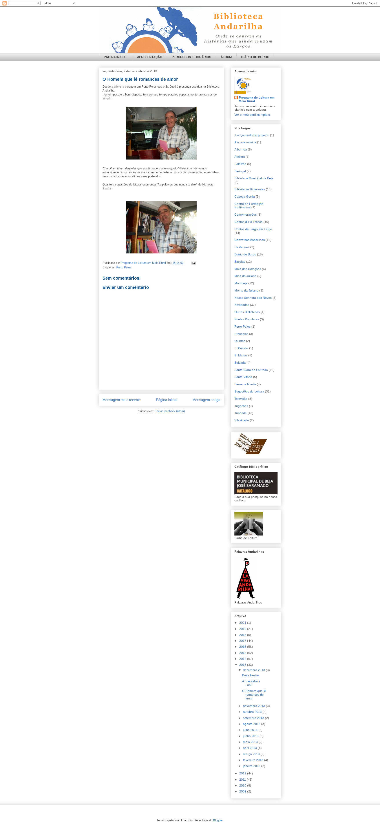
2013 (243, 664)
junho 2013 (251, 736)
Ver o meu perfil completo (252, 114)
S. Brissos (241, 348)
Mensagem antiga (206, 400)
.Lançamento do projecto (251, 135)
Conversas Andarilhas (249, 240)
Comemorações (245, 214)
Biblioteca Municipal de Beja (253, 178)
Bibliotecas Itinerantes (249, 189)
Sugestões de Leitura (249, 391)
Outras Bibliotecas (247, 312)
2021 (243, 622)
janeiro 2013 (252, 766)
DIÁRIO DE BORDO (255, 57)
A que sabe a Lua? (251, 683)
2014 (243, 658)
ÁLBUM (226, 57)
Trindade (240, 413)
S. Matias (240, 355)
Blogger (218, 820)
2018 (243, 634)
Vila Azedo (241, 420)
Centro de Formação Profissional (248, 205)
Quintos (239, 341)
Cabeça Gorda (244, 196)
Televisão (240, 398)
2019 (243, 629)
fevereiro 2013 (253, 760)
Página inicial (166, 400)
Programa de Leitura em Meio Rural (256, 99)
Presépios (241, 334)
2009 (243, 791)
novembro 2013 (254, 706)
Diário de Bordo (245, 254)
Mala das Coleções (247, 269)
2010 (243, 785)
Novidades (241, 304)
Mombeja (240, 283)
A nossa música (245, 142)
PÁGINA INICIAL (116, 57)
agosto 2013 (252, 724)
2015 (243, 653)
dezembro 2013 (254, 670)
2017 (243, 640)
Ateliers (239, 156)
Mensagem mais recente (121, 400)
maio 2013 (251, 742)
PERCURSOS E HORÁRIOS (191, 57)
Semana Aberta (245, 384)
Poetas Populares (246, 319)
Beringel (240, 171)
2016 (243, 646)
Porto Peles (123, 267)
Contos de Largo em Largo (253, 229)
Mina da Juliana (245, 276)
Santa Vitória (243, 377)
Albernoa (240, 149)
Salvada (240, 362)
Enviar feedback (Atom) (170, 411)
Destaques (241, 247)
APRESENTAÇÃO (149, 57)
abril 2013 (250, 748)
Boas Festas (250, 675)
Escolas (239, 261)
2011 (243, 779)
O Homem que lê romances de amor (254, 694)
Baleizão (240, 164)
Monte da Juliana (246, 290)
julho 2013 (250, 730)
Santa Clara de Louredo (251, 370)
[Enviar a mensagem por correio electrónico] (193, 262)
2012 (243, 773)
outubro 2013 (253, 711)
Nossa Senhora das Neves (253, 297)
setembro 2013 (254, 718)
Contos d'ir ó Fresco (248, 222)
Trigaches (241, 406)
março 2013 (252, 754)
